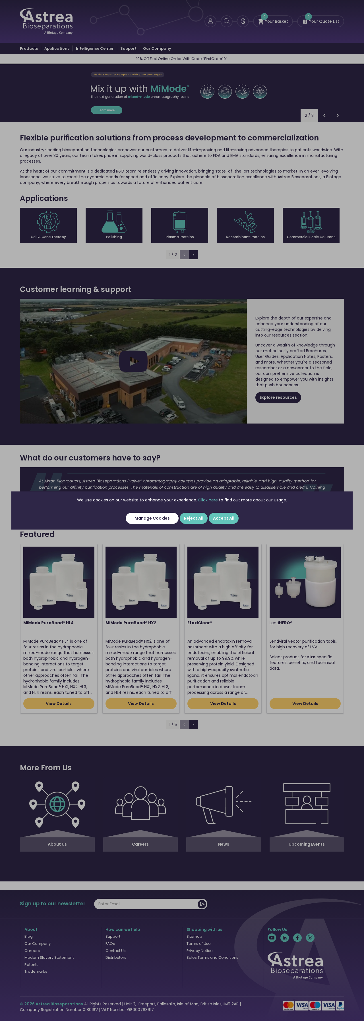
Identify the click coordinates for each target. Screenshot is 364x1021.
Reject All (193, 518)
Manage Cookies (152, 518)
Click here (208, 500)
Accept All (223, 518)
